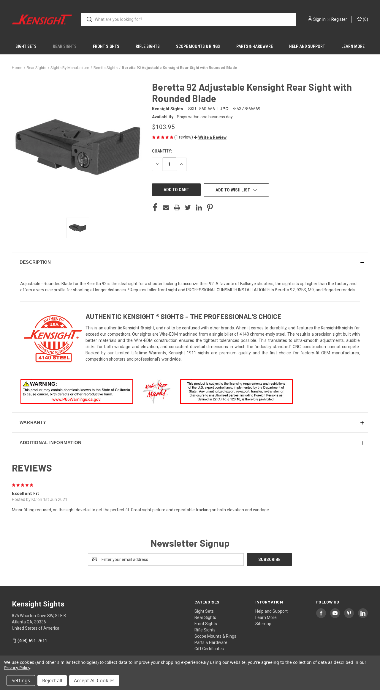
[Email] (166, 207)
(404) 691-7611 (32, 640)
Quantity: (162, 151)
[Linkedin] (199, 207)
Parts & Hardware (254, 46)
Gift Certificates (209, 648)
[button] (210, 137)
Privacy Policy (17, 667)
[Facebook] (155, 207)
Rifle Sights (148, 46)
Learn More (353, 46)
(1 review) (184, 137)
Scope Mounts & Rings (198, 46)
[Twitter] (188, 207)
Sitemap (263, 623)
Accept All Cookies (94, 680)
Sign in (319, 19)
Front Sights (106, 46)
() (365, 19)
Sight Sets (26, 46)
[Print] (177, 207)
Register (339, 19)
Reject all (52, 680)
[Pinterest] (210, 207)
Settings (21, 680)
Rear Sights (65, 46)
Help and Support (307, 46)
